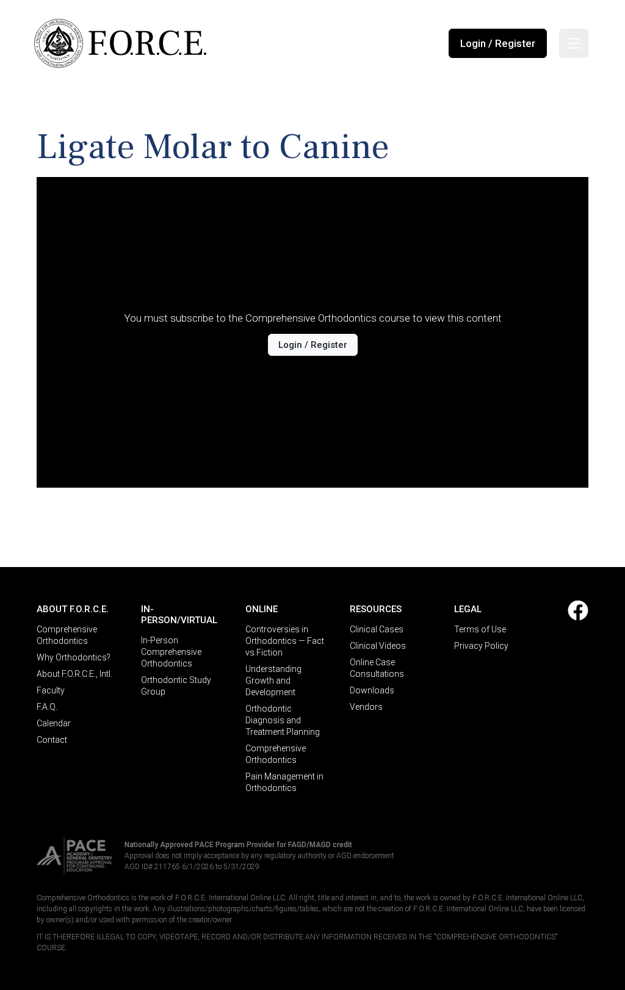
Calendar (54, 723)
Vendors (366, 707)
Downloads (372, 690)
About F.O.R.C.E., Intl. (74, 674)
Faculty (51, 690)
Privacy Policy (481, 646)
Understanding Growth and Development (273, 680)
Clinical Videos (378, 646)
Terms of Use (480, 629)
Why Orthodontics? (73, 657)
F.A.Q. (47, 707)
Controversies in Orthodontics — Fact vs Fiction (284, 640)
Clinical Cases (376, 629)
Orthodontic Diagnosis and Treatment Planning (282, 720)
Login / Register (497, 43)
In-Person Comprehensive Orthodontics (171, 651)
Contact (52, 740)
